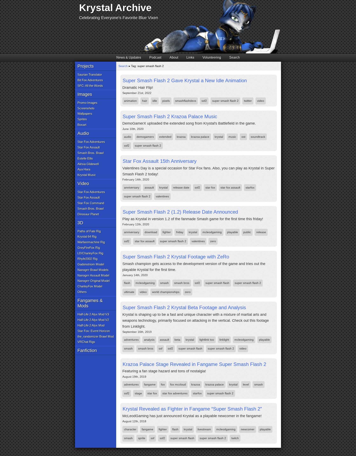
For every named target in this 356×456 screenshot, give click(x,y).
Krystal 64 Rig (86, 236)
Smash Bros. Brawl (90, 153)
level (246, 384)
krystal (219, 136)
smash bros (181, 283)
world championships (165, 292)
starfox (250, 187)
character (130, 429)
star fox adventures (174, 393)
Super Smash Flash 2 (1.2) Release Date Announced (180, 212)
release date (181, 187)
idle (154, 100)
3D (80, 222)
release (261, 232)
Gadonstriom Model (90, 264)
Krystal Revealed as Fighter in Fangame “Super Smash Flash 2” (192, 409)
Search (234, 57)
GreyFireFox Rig (88, 247)
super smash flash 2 (225, 100)
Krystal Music (86, 175)
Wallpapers (84, 113)
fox (163, 384)
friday (179, 232)
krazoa (181, 136)
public (247, 232)
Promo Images (87, 102)
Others (82, 292)
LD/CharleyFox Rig (90, 253)
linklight (224, 339)
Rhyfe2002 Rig (87, 258)
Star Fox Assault (88, 147)
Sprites (82, 119)
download (151, 232)
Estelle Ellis (85, 158)
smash (164, 283)
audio (127, 136)
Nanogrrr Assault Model (93, 275)
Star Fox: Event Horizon (93, 331)
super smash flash (217, 283)
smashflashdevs (185, 100)
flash (127, 283)
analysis (149, 339)
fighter (167, 232)
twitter (248, 100)
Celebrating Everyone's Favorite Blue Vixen (118, 17)
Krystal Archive (115, 7)
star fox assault (230, 187)
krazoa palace (200, 136)
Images (84, 94)
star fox (210, 187)
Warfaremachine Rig (91, 242)
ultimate (129, 292)
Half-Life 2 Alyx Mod (90, 325)
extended (165, 136)
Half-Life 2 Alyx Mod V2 (93, 320)
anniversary (131, 187)
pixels (166, 100)
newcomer (247, 429)
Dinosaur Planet (88, 214)
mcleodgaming (212, 232)
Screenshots (86, 108)
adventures (131, 339)
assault (149, 187)
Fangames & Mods (90, 303)
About (174, 57)
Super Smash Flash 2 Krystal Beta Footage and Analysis (184, 307)
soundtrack (258, 136)
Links (190, 57)
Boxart (81, 124)
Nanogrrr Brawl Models (93, 270)
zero (213, 241)
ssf (160, 348)
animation (130, 100)
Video (83, 183)
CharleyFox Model (89, 286)
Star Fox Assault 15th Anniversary (160, 161)
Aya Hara (83, 169)
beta (177, 339)
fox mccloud (178, 384)
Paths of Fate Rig (89, 231)
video (260, 100)
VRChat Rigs (86, 342)
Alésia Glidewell (88, 164)
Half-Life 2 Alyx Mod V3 (93, 314)
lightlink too (206, 339)
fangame (150, 384)
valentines (162, 196)
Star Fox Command (90, 203)
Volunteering (212, 57)
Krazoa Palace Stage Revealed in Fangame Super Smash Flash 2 (194, 364)
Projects (85, 66)
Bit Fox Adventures (90, 80)
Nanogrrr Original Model (93, 280)
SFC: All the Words (90, 85)
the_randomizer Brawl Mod (95, 336)
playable (232, 232)
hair (144, 100)
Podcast (155, 57)
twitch (235, 438)
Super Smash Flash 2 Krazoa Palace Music (170, 116)
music (232, 136)
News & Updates (128, 57)
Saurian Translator (89, 74)
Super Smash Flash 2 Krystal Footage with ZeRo (176, 256)
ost (243, 136)
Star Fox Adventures (91, 142)
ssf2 (204, 100)
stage (138, 393)
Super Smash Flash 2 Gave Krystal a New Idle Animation (185, 80)
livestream (204, 429)
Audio (83, 133)
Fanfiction (87, 350)
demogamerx (145, 136)
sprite (141, 438)
